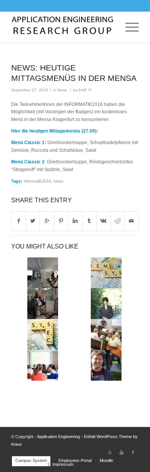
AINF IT (85, 90)
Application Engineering (58, 436)
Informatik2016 (37, 181)
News (62, 90)
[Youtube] (121, 452)
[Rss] (110, 452)
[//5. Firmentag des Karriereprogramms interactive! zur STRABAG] (42, 272)
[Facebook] (133, 452)
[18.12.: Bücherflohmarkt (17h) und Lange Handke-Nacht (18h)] (42, 303)
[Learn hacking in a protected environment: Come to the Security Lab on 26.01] (42, 334)
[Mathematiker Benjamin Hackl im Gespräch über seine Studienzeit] (106, 365)
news (58, 181)
